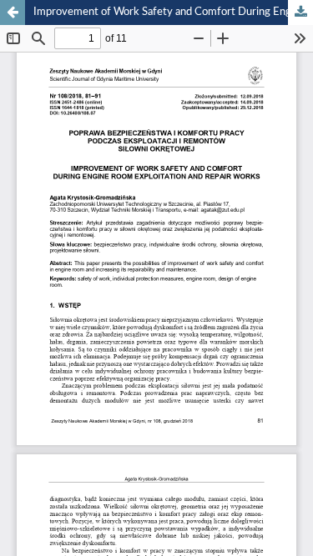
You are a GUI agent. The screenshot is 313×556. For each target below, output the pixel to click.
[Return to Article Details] (12, 12)
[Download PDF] (300, 12)
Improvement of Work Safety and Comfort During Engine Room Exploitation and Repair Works (173, 12)
